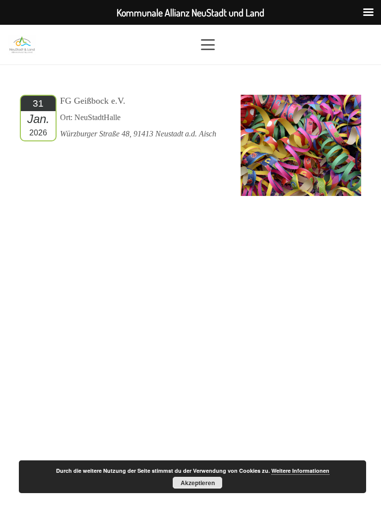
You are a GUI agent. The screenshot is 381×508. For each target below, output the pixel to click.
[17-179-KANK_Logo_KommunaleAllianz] (22, 45)
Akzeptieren (198, 482)
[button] (287, 45)
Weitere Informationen (300, 470)
